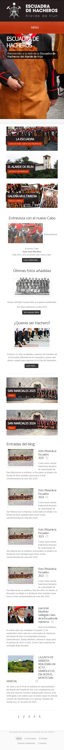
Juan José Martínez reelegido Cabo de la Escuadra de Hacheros (47, 615)
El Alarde (43, 738)
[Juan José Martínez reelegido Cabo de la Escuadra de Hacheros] (20, 615)
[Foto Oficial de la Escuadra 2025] (20, 458)
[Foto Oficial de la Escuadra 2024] (20, 497)
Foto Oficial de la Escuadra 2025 (47, 454)
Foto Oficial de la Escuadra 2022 (47, 572)
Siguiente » (45, 716)
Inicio (19, 738)
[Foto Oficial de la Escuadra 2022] (20, 575)
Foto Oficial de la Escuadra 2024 (47, 493)
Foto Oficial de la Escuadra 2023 (47, 533)
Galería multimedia (26, 743)
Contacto (42, 743)
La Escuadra (30, 738)
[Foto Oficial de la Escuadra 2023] (20, 536)
